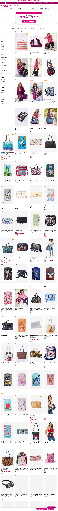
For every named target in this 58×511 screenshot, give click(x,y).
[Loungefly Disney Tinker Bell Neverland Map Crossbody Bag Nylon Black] (21, 273)
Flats (2, 41)
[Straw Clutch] (36, 404)
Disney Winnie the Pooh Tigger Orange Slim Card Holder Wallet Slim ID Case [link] (21, 336)
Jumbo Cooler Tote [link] (47, 258)
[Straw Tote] (21, 42)
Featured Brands (3, 59)
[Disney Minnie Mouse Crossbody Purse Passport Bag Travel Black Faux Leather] (36, 431)
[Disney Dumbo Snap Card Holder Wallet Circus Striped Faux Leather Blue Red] (7, 431)
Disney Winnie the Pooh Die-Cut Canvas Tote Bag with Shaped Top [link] (50, 336)
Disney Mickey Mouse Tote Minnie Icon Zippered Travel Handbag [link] (50, 415)
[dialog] (56, 2)
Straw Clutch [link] (32, 415)
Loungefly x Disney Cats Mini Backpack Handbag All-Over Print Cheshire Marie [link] (36, 495)
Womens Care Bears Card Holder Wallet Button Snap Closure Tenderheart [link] (50, 390)
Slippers (2, 49)
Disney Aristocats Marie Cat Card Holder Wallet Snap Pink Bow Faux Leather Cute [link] (21, 415)
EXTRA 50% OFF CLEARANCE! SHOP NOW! (25, 0)
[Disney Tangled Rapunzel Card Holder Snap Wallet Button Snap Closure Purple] (21, 379)
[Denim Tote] (50, 117)
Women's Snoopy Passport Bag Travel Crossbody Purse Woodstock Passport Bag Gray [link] (50, 103)
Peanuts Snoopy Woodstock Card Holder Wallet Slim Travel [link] (6, 206)
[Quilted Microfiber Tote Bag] (50, 142)
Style (2, 54)
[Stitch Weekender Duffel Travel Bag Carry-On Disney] (50, 298)
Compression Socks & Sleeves (6, 52)
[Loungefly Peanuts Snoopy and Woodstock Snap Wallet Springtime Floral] (50, 194)
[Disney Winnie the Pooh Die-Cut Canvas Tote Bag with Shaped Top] (50, 325)
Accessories (4, 65)
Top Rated (3, 81)
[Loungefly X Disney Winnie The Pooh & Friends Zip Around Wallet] (36, 142)
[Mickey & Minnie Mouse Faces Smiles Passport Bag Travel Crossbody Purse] (50, 220)
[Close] (56, 509)
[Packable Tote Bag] (7, 247)
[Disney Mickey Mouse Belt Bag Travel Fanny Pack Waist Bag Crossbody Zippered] (21, 484)
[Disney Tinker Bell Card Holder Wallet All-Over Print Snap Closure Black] (7, 273)
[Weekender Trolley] (50, 42)
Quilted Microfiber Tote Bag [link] (48, 153)
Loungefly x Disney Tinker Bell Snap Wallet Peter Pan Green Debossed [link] (35, 231)
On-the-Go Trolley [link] (47, 77)
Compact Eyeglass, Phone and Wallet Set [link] (21, 128)
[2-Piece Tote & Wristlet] (36, 91)
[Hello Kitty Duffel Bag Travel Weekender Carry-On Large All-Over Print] (36, 170)
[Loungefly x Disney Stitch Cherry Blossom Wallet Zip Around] (21, 194)
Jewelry (3, 62)
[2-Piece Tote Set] (36, 352)
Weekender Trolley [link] (47, 52)
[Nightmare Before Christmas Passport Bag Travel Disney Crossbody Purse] (50, 431)
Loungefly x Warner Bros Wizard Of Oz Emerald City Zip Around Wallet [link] (7, 181)
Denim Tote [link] (46, 127)
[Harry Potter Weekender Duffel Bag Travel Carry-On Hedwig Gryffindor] (50, 484)
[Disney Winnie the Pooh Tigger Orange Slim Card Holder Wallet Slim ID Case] (21, 325)
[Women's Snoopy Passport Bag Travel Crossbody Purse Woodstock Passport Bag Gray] (50, 91)
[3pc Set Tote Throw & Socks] (36, 42)
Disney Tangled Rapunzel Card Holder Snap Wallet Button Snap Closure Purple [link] (21, 390)
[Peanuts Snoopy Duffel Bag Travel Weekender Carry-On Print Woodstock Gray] (36, 117)
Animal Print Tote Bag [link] (4, 469)
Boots (2, 47)
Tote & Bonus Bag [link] (18, 77)
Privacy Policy (8, 509)
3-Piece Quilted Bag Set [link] (19, 308)
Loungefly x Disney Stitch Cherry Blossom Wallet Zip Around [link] (20, 206)
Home (2, 31)
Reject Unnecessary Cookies (41, 509)
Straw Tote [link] (18, 52)
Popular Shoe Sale (4, 70)
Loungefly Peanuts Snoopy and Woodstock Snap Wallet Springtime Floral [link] (49, 207)
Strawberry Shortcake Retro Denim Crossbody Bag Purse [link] (21, 181)
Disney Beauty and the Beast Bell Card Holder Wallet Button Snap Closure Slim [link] (50, 181)
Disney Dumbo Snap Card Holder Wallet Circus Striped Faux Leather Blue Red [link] (7, 442)
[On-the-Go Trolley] (50, 67)
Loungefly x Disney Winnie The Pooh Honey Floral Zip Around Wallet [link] (35, 206)
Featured (3, 79)
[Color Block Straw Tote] (7, 142)
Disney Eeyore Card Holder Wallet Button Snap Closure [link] (36, 390)
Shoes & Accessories (7, 31)
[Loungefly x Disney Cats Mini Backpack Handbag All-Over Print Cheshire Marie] (36, 484)
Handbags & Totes (5, 63)
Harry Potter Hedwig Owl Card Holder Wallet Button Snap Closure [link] (50, 284)
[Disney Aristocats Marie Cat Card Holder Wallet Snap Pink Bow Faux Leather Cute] (21, 404)
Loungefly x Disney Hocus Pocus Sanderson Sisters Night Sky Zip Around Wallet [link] (21, 259)
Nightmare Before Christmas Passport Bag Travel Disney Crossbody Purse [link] (50, 442)
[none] (21, 42)
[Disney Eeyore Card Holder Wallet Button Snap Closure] (36, 379)
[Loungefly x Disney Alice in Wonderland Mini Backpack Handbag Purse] (21, 458)
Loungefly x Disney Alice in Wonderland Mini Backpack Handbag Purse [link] (21, 469)
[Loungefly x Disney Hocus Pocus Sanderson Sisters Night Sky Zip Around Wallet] (21, 247)
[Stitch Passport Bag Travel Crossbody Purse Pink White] (50, 352)
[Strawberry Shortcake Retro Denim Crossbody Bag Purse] (21, 170)
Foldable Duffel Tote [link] (4, 335)
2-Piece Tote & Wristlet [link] (33, 101)
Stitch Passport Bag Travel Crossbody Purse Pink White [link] (50, 363)
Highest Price (4, 83)
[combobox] (24, 5)
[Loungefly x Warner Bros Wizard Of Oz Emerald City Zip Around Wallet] (7, 170)
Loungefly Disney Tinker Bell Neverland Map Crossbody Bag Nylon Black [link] (21, 284)
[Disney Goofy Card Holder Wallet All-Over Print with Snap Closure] (21, 142)
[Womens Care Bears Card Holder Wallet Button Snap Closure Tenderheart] (50, 379)
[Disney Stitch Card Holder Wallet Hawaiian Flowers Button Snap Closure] (36, 273)
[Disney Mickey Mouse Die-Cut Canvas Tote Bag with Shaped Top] (7, 352)
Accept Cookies (51, 509)
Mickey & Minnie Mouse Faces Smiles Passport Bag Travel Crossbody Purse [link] (50, 231)
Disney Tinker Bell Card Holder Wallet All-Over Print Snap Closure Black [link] (7, 284)
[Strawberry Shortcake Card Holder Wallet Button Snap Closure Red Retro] (7, 298)
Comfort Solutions (4, 57)
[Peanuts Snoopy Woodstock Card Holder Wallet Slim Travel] (7, 194)
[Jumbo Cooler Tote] (50, 247)
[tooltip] (3, 2)
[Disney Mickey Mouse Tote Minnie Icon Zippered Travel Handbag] (50, 404)
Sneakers (2, 39)
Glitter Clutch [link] (32, 337)
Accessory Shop (13, 31)
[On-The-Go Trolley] (21, 91)
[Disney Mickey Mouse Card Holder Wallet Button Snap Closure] (7, 379)
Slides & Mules (3, 44)
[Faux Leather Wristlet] (21, 220)
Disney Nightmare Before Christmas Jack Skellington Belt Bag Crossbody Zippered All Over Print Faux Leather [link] (7, 495)
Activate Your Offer (29, 21)
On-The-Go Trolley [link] (18, 101)
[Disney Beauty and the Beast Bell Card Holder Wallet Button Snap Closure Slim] (50, 170)
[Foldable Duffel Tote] (7, 325)
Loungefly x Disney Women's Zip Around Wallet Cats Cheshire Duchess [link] (36, 469)
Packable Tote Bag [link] (4, 258)
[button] (50, 5)
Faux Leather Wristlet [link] (18, 231)
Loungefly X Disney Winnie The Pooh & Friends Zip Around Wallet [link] (36, 153)
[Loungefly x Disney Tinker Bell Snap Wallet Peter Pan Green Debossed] (36, 220)
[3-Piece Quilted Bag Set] (21, 298)
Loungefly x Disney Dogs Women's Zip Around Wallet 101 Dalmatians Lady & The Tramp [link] (21, 443)
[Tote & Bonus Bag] (21, 67)
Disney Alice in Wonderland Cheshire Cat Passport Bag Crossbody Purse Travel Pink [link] (50, 470)
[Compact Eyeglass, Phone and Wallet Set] (21, 117)
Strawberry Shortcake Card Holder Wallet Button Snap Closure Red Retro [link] (7, 309)
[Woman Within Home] (6, 5)
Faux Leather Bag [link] (18, 362)
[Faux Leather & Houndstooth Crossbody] (36, 247)
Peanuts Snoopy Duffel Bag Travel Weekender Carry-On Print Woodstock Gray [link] (36, 129)
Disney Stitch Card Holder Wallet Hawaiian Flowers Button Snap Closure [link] (36, 284)
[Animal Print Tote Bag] (7, 458)
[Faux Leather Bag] (21, 352)
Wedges (2, 46)
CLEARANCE (3, 67)
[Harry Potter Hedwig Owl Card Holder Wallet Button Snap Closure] (50, 273)
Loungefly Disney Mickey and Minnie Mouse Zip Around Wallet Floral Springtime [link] (7, 232)
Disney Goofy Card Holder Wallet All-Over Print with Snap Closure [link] (21, 153)
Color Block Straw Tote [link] (5, 154)
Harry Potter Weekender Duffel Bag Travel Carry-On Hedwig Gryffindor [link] (49, 495)
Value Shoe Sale (3, 68)
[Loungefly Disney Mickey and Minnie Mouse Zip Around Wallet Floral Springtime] (7, 220)
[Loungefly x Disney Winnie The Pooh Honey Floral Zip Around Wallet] (36, 194)
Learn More (45, 28)
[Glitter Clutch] (36, 325)
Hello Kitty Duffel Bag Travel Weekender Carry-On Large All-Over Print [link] (36, 181)
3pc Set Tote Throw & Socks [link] (34, 52)
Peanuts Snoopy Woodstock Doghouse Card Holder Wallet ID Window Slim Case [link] (7, 415)
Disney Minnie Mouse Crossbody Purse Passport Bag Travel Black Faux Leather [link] (36, 442)
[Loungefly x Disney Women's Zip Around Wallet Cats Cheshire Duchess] (36, 458)
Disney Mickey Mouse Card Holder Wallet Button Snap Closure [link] (7, 390)
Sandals (2, 38)
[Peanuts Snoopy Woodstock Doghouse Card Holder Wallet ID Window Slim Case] (7, 404)
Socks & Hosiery (3, 51)
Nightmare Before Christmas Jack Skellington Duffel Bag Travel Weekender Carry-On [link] (36, 310)
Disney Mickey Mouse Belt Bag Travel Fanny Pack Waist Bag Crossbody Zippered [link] (21, 496)
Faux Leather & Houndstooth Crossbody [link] (36, 258)
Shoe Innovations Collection (5, 73)
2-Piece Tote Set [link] (32, 363)
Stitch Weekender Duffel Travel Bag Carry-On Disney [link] (49, 309)
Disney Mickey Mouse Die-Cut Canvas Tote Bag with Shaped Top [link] (7, 363)
